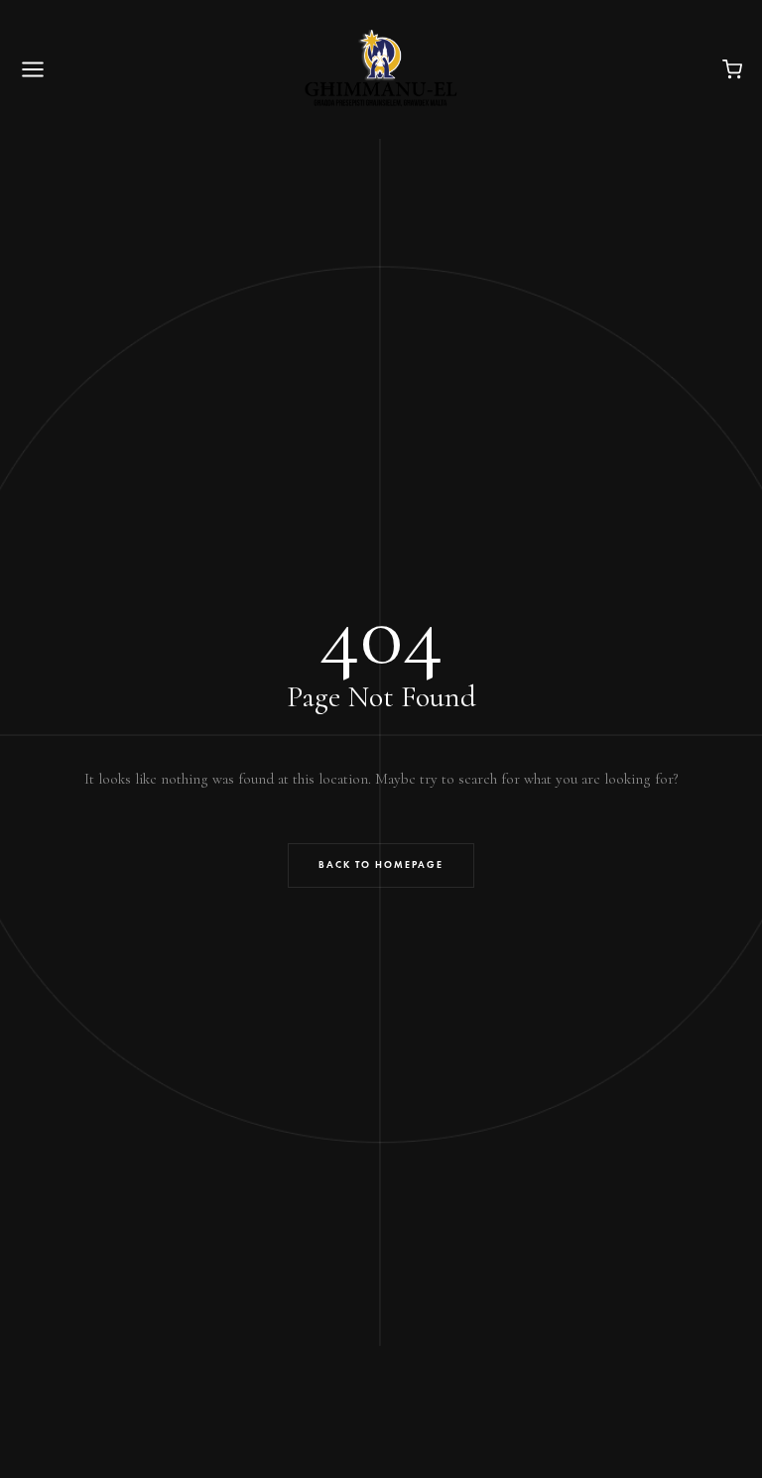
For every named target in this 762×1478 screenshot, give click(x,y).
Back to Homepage (381, 864)
